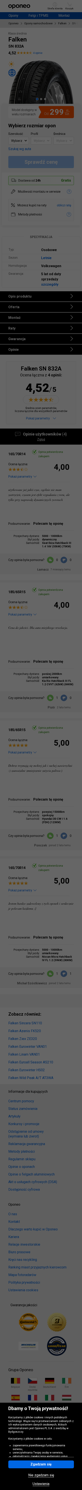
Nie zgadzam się (41, 1475)
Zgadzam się (41, 1464)
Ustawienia (41, 1484)
